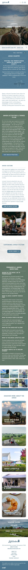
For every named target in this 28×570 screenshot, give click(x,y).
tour (14, 122)
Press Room (14, 554)
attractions (19, 128)
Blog (14, 556)
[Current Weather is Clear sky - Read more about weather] (20, 2)
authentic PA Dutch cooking (15, 131)
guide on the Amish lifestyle (10, 347)
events (3, 129)
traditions (13, 169)
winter (19, 144)
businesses (8, 97)
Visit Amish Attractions (11, 154)
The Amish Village (16, 288)
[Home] (6, 2)
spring (3, 146)
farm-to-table (20, 201)
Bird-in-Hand (13, 281)
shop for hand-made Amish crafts (13, 129)
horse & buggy (5, 102)
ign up (14, 534)
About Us (14, 551)
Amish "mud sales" (16, 146)
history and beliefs (8, 143)
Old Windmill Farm (18, 286)
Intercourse (4, 281)
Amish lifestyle (17, 304)
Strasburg (22, 279)
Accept (4, 567)
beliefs (19, 320)
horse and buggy (8, 73)
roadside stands (10, 191)
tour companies (5, 290)
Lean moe (16, 564)
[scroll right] (26, 47)
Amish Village (16, 139)
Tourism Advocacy (14, 558)
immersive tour (16, 75)
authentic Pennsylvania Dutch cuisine (10, 308)
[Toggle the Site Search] (22, 2)
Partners (14, 553)
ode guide (14, 525)
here (11, 333)
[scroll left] (25, 47)
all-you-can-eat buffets (19, 133)
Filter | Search (13, 251)
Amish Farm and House (8, 286)
